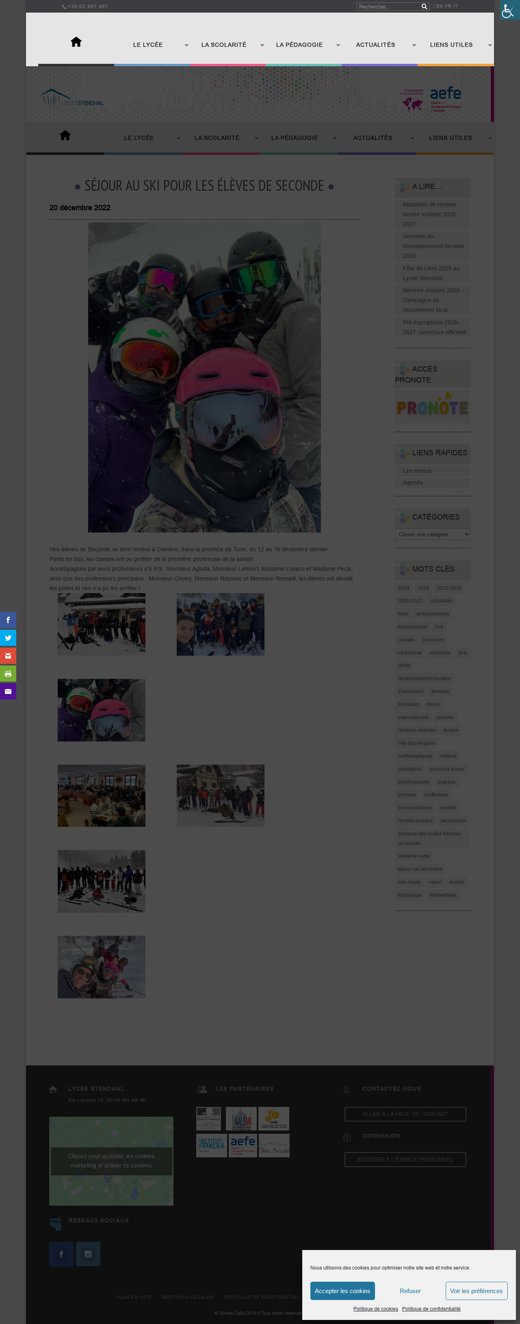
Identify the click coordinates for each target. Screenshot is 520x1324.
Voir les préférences (476, 1290)
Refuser (410, 1290)
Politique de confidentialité (431, 1309)
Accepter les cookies (342, 1290)
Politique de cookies (375, 1309)
